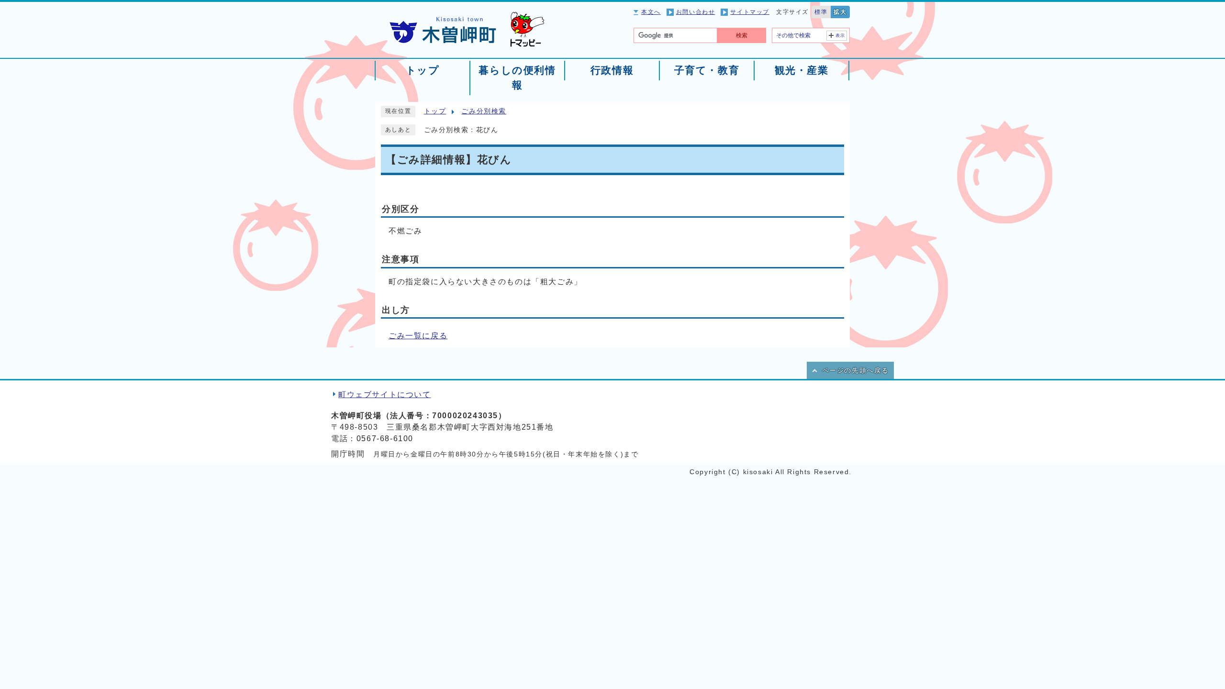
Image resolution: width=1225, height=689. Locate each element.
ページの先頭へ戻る (855, 370)
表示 (840, 35)
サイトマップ (749, 12)
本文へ (651, 12)
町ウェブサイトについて (384, 394)
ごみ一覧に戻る (418, 336)
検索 (741, 35)
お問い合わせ (695, 12)
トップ (435, 111)
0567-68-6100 (384, 438)
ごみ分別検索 (483, 111)
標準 (820, 12)
